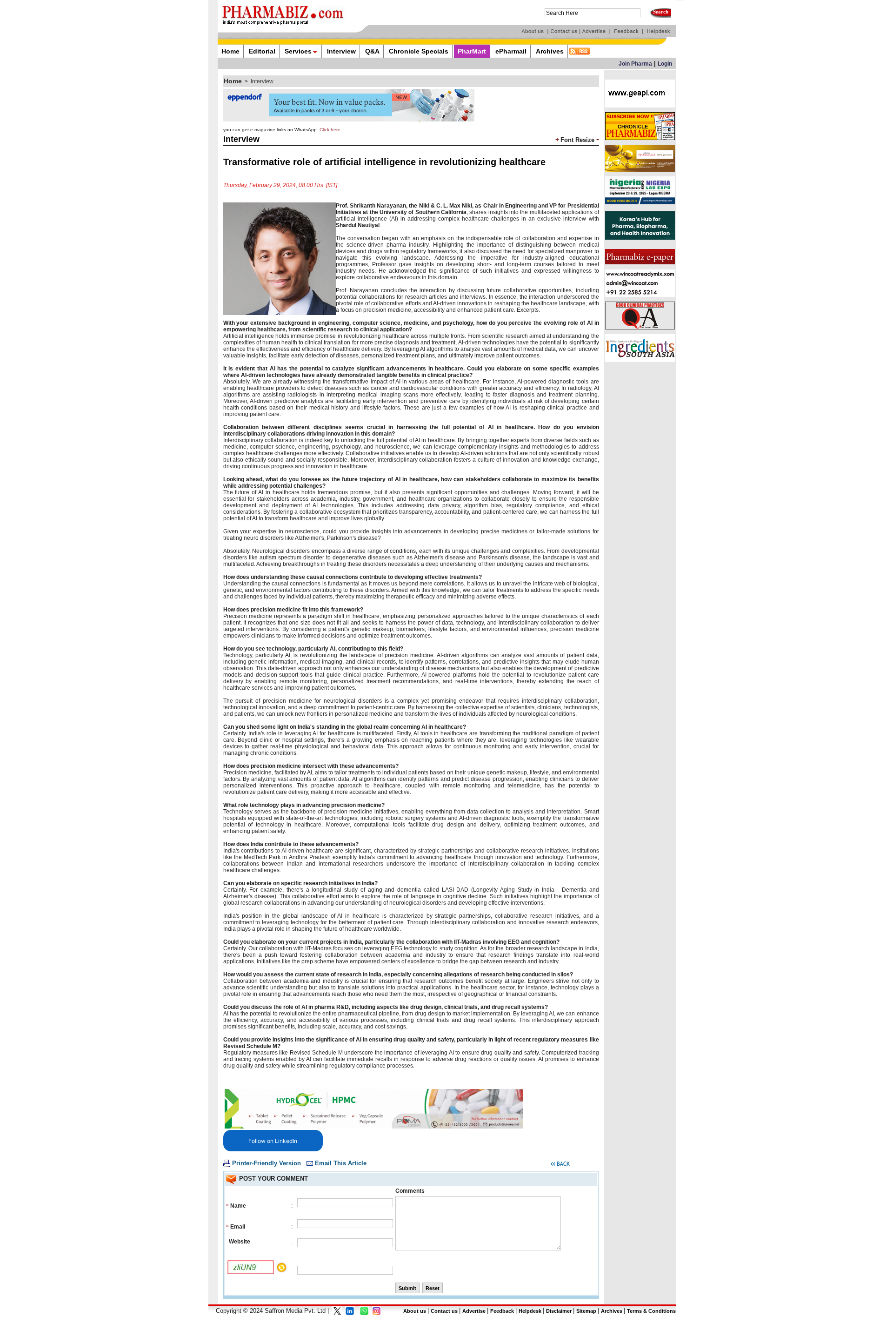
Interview (262, 81)
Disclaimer (559, 1311)
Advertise (474, 1311)
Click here (330, 129)
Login (665, 63)
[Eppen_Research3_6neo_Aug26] (348, 119)
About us (414, 1311)
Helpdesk (530, 1311)
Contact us (444, 1311)
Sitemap (586, 1311)
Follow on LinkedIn (272, 1140)
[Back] (560, 1165)
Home (233, 81)
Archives (611, 1311)
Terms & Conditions (651, 1311)
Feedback (502, 1311)
